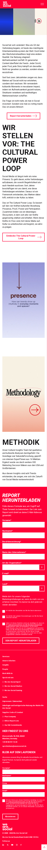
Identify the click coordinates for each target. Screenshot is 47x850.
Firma (4, 783)
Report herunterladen (20, 116)
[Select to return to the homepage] (7, 4)
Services (5, 656)
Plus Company (10, 717)
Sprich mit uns (7, 678)
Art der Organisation (12, 563)
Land (5, 584)
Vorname (6, 520)
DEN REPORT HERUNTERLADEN (20, 640)
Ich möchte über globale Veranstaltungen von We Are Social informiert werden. (24, 616)
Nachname (7, 531)
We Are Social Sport (12, 682)
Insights (5, 665)
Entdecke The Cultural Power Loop (20, 237)
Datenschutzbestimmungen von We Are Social (22, 802)
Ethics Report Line (12, 721)
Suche (4, 697)
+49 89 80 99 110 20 (9, 742)
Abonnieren (10, 816)
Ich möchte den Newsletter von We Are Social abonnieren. (24, 610)
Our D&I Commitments (13, 725)
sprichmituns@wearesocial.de (14, 746)
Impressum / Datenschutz (12, 701)
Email (4, 791)
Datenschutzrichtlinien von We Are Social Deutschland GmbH (24, 625)
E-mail (5, 573)
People (5, 669)
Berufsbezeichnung (11, 542)
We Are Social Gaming (13, 690)
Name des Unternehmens (14, 552)
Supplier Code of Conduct (12, 712)
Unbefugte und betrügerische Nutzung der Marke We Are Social (23, 706)
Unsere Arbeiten (8, 661)
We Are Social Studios (13, 686)
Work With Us (7, 673)
